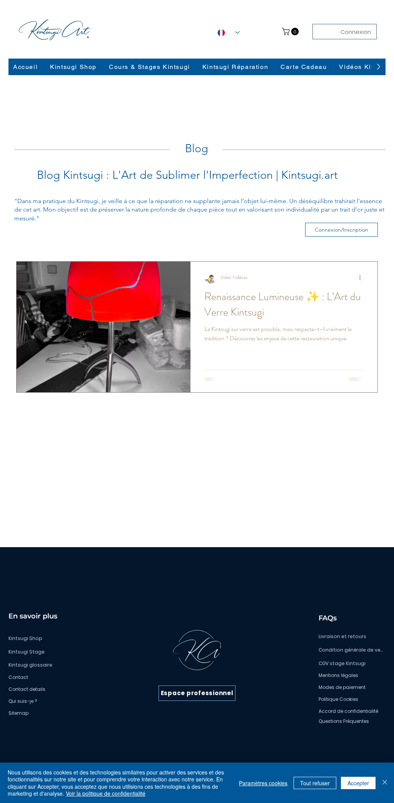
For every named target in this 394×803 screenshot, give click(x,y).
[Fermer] (384, 783)
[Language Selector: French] (228, 32)
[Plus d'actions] (362, 277)
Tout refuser (315, 783)
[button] (291, 31)
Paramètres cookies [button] (263, 783)
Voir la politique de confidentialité (105, 793)
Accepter (358, 783)
